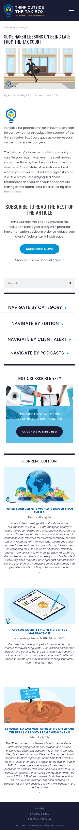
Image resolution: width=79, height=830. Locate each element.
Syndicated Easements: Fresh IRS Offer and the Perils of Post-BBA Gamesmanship (39, 730)
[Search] (70, 283)
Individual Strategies (16, 27)
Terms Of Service (39, 819)
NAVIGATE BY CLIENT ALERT (37, 339)
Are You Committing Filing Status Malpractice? (39, 631)
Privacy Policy (39, 814)
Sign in (59, 260)
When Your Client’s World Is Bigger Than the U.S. (39, 510)
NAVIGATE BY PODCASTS (37, 353)
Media (39, 808)
